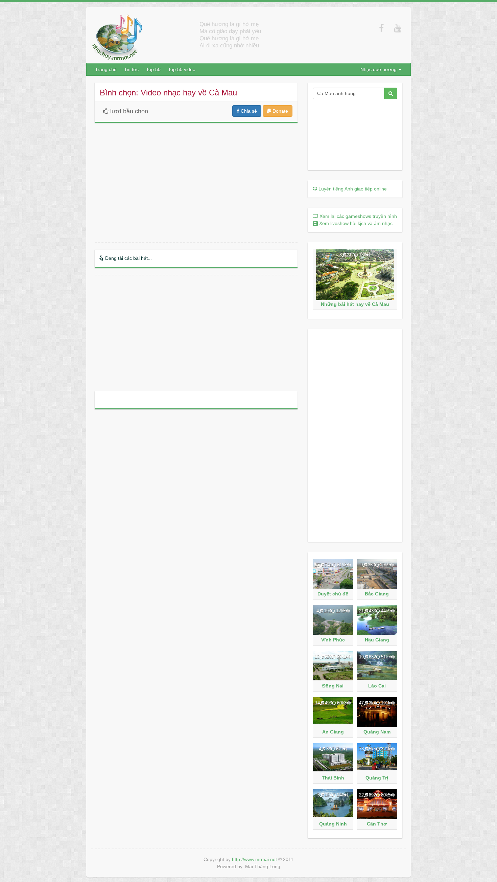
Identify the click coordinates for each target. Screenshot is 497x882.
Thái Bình (333, 778)
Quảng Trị (376, 778)
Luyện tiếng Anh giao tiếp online (352, 188)
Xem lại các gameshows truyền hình (357, 216)
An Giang (333, 731)
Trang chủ (106, 69)
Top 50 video (181, 69)
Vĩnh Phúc (333, 639)
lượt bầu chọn (129, 111)
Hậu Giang (377, 639)
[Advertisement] (196, 329)
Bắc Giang (377, 593)
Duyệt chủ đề (332, 593)
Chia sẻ (248, 111)
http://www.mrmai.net (254, 859)
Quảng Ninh (333, 824)
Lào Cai (377, 685)
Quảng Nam (376, 731)
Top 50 (153, 69)
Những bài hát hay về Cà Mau (355, 304)
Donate (279, 111)
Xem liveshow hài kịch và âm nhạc (355, 223)
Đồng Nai (333, 685)
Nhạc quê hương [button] (379, 69)
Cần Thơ (377, 824)
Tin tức (131, 69)
